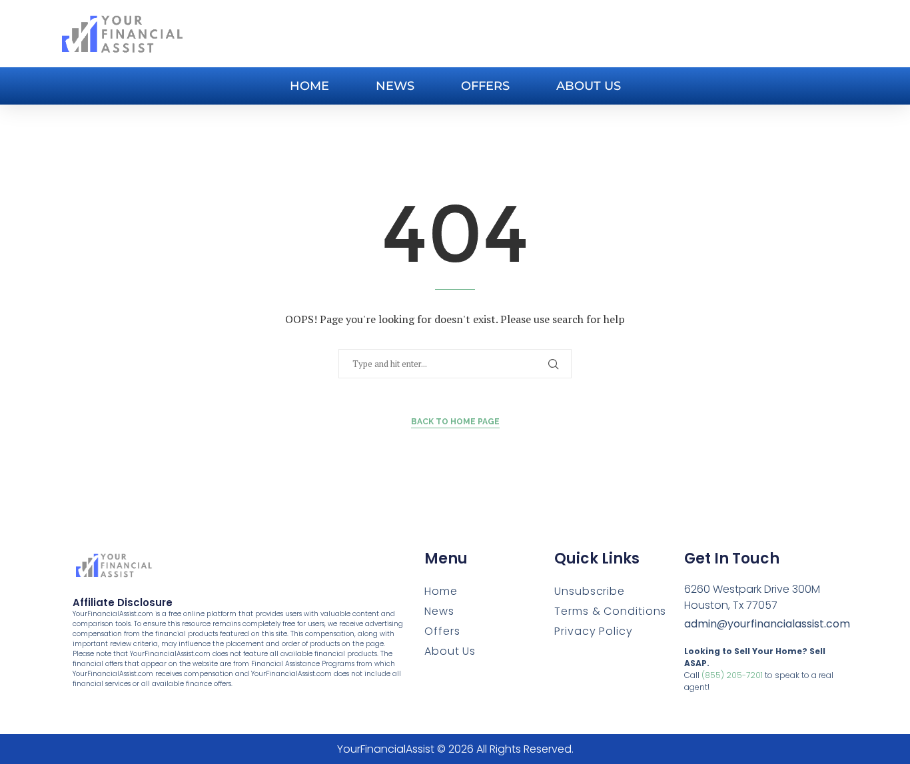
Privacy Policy (593, 631)
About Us (588, 86)
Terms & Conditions (610, 611)
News (395, 86)
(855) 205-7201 (732, 675)
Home (309, 86)
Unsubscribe (589, 591)
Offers (485, 86)
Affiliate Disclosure (123, 602)
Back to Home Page (455, 421)
